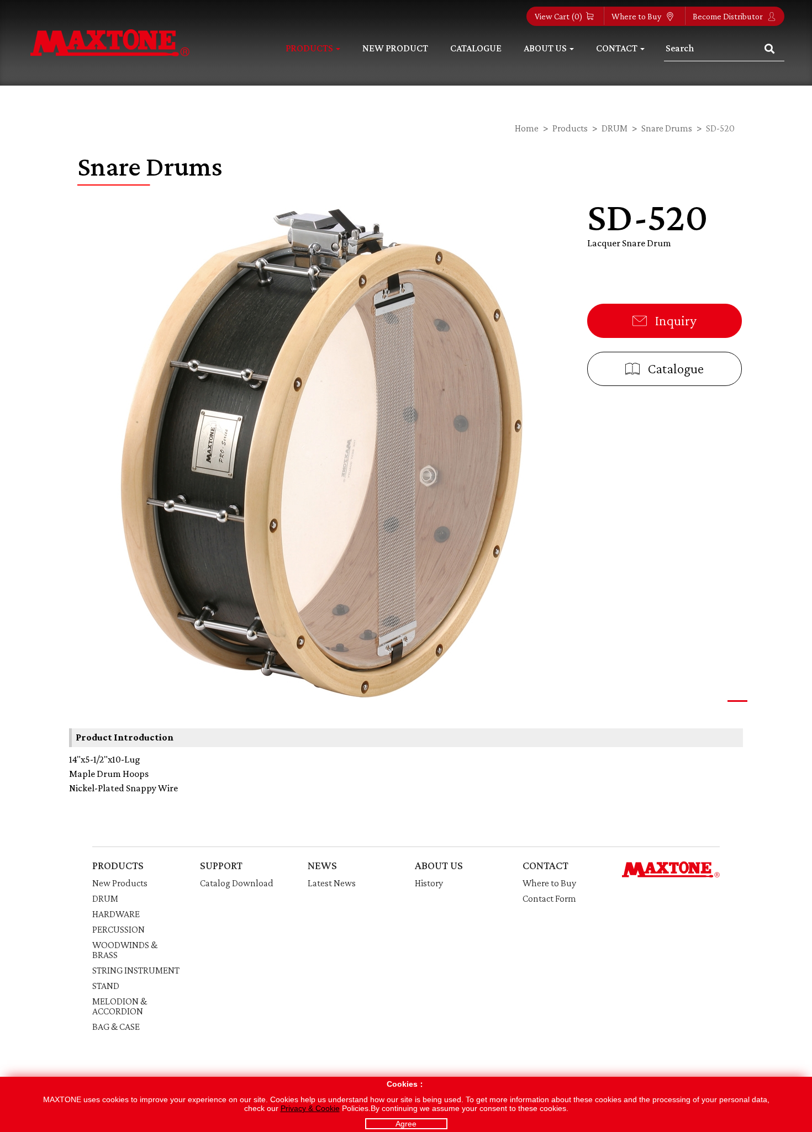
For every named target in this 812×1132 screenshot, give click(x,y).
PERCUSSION (118, 929)
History (429, 882)
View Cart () (559, 16)
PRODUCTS (118, 865)
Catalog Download (236, 882)
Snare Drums (666, 128)
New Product (395, 48)
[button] (737, 701)
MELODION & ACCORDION (119, 1006)
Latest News (332, 882)
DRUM (615, 128)
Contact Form (549, 898)
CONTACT (545, 865)
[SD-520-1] (320, 450)
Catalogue (476, 48)
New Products (119, 882)
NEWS (322, 865)
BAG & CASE (116, 1026)
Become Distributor (728, 16)
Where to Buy (637, 16)
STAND (105, 985)
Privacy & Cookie (310, 1108)
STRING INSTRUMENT (136, 970)
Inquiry (674, 320)
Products (570, 128)
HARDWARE (116, 913)
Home (527, 128)
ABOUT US (439, 865)
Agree (406, 1123)
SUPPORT (221, 865)
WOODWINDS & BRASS (124, 949)
